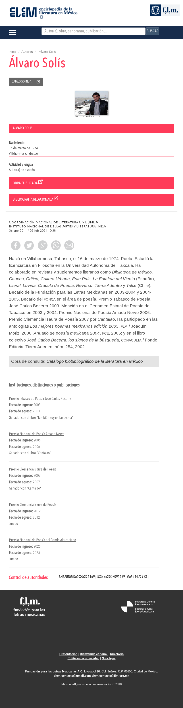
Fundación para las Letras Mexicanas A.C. (54, 671)
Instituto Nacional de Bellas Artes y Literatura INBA (57, 226)
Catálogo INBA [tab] (21, 81)
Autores (27, 51)
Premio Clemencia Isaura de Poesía (32, 469)
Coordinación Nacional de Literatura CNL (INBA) (54, 222)
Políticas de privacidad (83, 658)
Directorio (117, 654)
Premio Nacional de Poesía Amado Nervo (36, 434)
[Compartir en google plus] (42, 245)
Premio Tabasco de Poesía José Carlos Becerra (40, 399)
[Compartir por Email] (69, 245)
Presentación (68, 654)
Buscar (152, 31)
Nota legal (109, 658)
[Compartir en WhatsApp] (55, 245)
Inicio (12, 51)
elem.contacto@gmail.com (72, 675)
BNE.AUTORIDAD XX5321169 (77, 577)
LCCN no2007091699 (111, 577)
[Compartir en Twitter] (29, 245)
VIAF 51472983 (137, 577)
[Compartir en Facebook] (15, 245)
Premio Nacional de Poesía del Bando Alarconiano (42, 540)
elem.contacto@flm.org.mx (110, 675)
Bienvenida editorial (94, 654)
